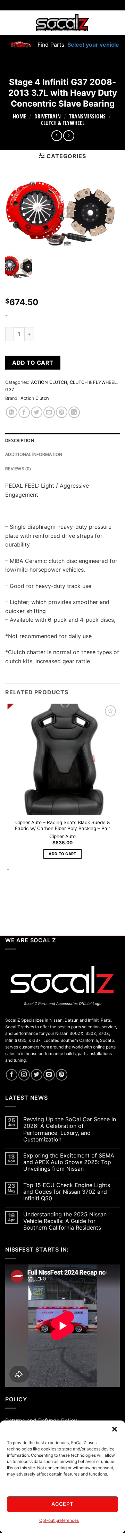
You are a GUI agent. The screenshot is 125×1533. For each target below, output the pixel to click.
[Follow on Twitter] (36, 1075)
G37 (9, 389)
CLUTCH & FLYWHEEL (62, 123)
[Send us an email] (49, 1075)
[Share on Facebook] (24, 412)
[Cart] (115, 22)
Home (19, 116)
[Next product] (56, 135)
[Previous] (8, 899)
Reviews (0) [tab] (18, 468)
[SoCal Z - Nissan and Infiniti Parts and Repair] (63, 22)
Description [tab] (19, 440)
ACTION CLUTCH (49, 382)
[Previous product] (68, 135)
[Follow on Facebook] (11, 1075)
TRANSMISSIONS (87, 116)
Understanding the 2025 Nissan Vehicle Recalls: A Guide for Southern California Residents (65, 1221)
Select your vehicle (92, 44)
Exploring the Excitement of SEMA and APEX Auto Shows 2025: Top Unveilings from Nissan (68, 1162)
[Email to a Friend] (49, 412)
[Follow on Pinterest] (61, 1075)
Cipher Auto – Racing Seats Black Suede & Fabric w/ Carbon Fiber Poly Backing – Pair (62, 825)
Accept (62, 1504)
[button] (114, 1429)
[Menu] (9, 22)
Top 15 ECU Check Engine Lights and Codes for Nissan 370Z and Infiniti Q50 (66, 1192)
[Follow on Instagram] (24, 1075)
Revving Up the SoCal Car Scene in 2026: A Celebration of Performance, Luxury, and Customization (69, 1129)
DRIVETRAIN (47, 116)
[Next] (27, 899)
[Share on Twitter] (36, 412)
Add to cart (32, 362)
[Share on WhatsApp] (11, 412)
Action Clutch (34, 398)
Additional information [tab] (33, 454)
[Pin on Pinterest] (61, 412)
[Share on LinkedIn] (74, 412)
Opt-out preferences (59, 1520)
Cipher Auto (62, 836)
